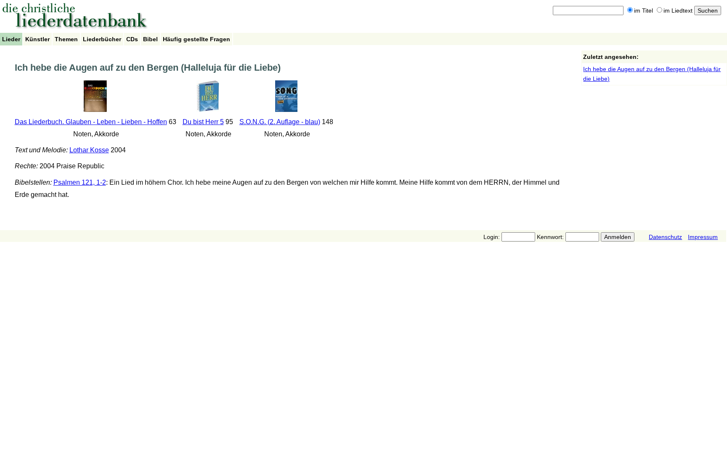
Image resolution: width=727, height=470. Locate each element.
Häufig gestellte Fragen (196, 39)
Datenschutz (665, 237)
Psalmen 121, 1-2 (79, 182)
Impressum (703, 237)
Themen (66, 39)
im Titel (643, 10)
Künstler (37, 39)
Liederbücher (102, 39)
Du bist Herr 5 (203, 121)
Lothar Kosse (89, 150)
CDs (132, 39)
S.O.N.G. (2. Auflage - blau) (279, 121)
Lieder (11, 39)
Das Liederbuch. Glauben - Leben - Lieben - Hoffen (91, 121)
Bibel (150, 39)
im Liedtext (678, 10)
